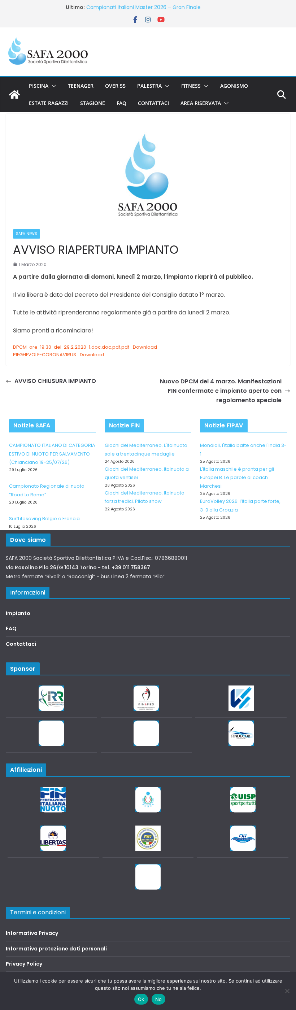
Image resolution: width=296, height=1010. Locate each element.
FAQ (121, 103)
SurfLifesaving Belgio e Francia (44, 518)
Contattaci (153, 103)
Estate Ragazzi (49, 103)
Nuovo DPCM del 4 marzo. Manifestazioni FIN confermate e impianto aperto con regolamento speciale (221, 390)
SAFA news (26, 233)
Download (145, 347)
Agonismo (234, 85)
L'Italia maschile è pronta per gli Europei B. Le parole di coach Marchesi (237, 477)
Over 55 (115, 85)
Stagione (92, 103)
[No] (287, 990)
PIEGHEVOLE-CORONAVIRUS (44, 355)
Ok (141, 999)
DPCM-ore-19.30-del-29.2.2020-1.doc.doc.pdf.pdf (71, 347)
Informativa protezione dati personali (56, 948)
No (158, 999)
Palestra (149, 85)
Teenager (80, 85)
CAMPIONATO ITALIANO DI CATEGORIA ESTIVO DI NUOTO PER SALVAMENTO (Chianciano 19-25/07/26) (52, 454)
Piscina (38, 85)
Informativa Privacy (32, 933)
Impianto (18, 613)
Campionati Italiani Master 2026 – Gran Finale (143, 7)
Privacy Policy (24, 963)
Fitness (191, 85)
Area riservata (200, 103)
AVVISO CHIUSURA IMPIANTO (55, 381)
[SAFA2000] (14, 94)
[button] (52, 86)
